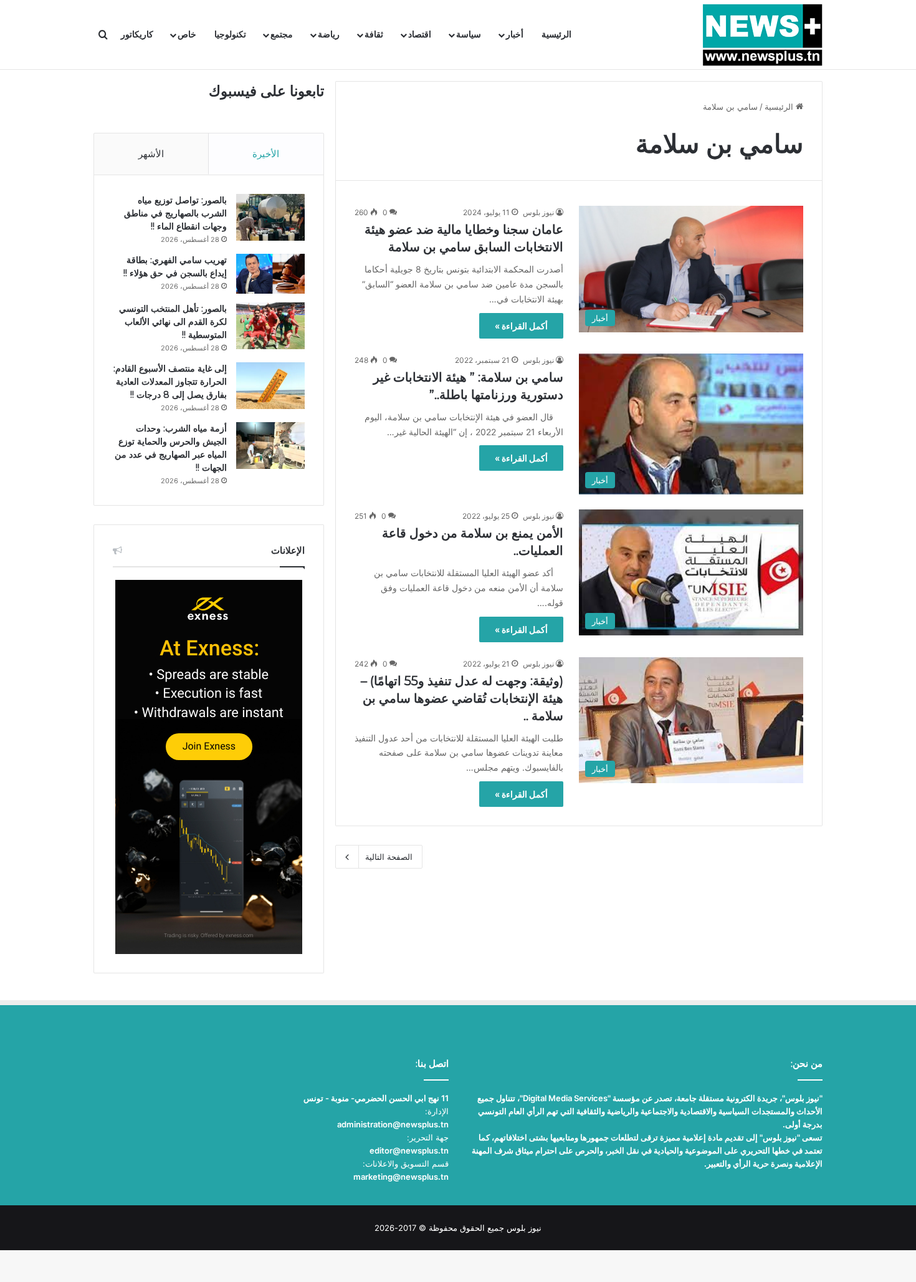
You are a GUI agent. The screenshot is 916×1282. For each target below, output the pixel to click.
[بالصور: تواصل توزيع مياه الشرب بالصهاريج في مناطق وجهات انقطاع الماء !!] (270, 217)
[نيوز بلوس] (762, 35)
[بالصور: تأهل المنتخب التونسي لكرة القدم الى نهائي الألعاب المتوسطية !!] (270, 325)
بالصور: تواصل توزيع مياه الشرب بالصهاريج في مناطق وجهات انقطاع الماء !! (175, 213)
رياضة (329, 34)
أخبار (514, 34)
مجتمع (281, 34)
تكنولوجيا (230, 34)
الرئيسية (556, 34)
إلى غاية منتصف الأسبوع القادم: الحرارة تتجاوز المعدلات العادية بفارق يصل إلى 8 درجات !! (170, 381)
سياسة (468, 34)
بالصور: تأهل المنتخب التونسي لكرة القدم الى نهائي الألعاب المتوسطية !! (173, 321)
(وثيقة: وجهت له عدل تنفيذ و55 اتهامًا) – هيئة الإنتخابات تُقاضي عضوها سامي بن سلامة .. (462, 698)
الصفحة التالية (389, 857)
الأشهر (151, 154)
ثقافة (374, 34)
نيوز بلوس (538, 212)
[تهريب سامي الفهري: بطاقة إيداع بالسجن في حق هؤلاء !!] (270, 274)
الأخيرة (265, 154)
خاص (187, 34)
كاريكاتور (137, 34)
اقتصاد (419, 34)
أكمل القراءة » (521, 325)
